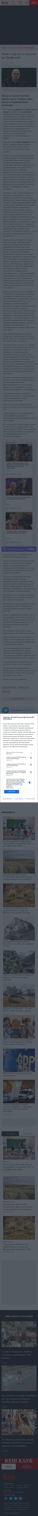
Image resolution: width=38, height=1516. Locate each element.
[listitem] (19, 753)
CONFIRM (11, 791)
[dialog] (19, 758)
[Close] (34, 717)
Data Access (19, 799)
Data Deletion (7, 799)
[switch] (30, 758)
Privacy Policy (30, 799)
